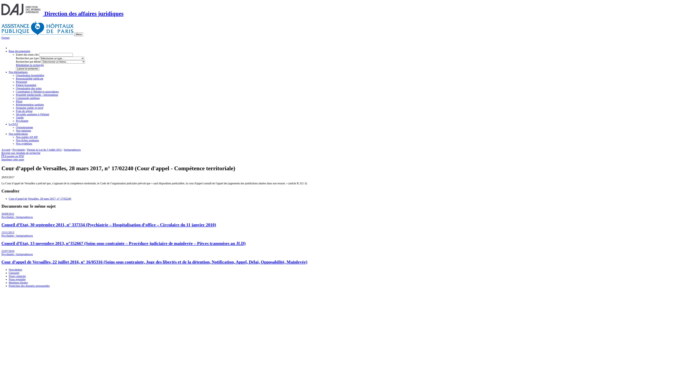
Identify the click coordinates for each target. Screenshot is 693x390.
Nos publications (18, 133)
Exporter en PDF (14, 156)
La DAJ (13, 124)
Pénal (19, 101)
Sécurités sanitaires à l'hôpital (32, 114)
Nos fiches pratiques (27, 140)
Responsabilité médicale (29, 78)
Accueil (5, 149)
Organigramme (24, 127)
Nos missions (23, 130)
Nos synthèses (24, 143)
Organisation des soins (29, 88)
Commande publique (28, 98)
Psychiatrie (22, 120)
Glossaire (14, 272)
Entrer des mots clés (27, 54)
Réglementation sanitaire (30, 104)
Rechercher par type (27, 58)
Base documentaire (19, 51)
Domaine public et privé (29, 107)
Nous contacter (17, 276)
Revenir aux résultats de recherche (20, 153)
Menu (79, 34)
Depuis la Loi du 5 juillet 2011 (44, 149)
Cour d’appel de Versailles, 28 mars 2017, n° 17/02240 (40, 198)
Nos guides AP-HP (27, 137)
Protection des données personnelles (29, 285)
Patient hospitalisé (26, 85)
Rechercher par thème (28, 61)
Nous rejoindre (17, 279)
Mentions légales (18, 282)
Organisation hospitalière (30, 75)
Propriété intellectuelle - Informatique (37, 94)
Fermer (5, 37)
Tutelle (20, 117)
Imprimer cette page (12, 159)
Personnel (21, 81)
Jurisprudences (72, 149)
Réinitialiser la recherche (30, 65)
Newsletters (15, 269)
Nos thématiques (18, 72)
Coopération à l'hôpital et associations (37, 91)
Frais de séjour (24, 111)
